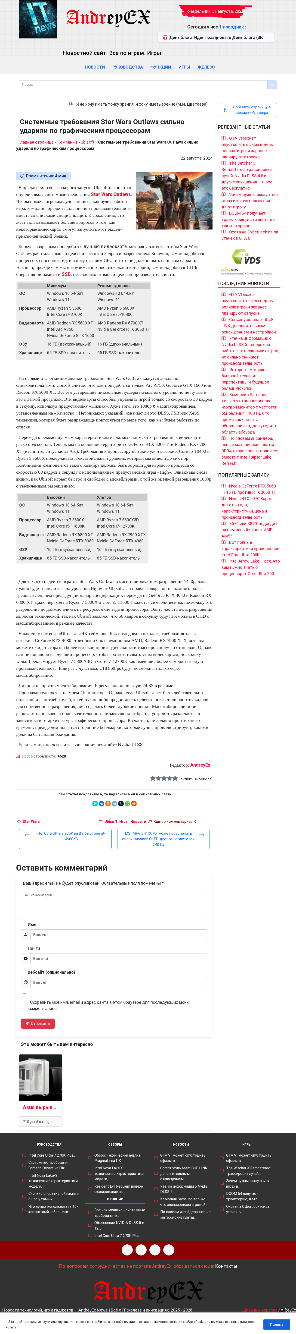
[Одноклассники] (108, 803)
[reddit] (134, 803)
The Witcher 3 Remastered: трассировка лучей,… (248, 1171)
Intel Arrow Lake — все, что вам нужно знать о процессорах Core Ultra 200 (251, 567)
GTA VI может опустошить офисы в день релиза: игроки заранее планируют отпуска (247, 147)
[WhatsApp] (127, 803)
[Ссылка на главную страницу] (108, 14)
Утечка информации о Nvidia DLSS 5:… (183, 1189)
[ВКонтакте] (101, 803)
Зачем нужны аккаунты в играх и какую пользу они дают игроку (250, 200)
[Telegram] (114, 803)
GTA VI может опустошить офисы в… (183, 1158)
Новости (95, 67)
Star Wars (31, 821)
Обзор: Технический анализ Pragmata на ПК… (117, 1158)
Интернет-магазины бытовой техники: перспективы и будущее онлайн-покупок (245, 379)
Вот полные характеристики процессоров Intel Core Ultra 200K (250, 548)
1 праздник (232, 27)
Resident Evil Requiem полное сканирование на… (118, 1189)
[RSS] (127, 1249)
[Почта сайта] (141, 1249)
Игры (184, 67)
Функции (160, 67)
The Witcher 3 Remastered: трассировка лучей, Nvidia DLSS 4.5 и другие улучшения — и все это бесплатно (247, 176)
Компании (67, 142)
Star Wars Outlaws (111, 194)
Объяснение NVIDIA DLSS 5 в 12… (119, 1225)
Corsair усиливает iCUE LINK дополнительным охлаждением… (183, 1173)
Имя (32, 924)
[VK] (154, 1249)
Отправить (40, 1023)
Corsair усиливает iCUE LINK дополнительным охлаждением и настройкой (249, 325)
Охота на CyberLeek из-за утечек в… (247, 1209)
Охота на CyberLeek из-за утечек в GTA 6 (250, 235)
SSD (66, 274)
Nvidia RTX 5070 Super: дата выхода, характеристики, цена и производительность (247, 508)
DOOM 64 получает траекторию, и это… (243, 1196)
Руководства (127, 67)
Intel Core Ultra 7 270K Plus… (52, 1155)
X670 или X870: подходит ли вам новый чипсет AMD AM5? (250, 529)
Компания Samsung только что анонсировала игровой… (184, 1202)
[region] (148, 1323)
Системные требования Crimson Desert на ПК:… (48, 1165)
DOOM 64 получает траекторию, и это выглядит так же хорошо (249, 219)
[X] (121, 803)
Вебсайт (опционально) (51, 972)
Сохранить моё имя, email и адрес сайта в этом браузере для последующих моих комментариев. (108, 1005)
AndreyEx (200, 765)
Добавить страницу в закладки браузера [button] (252, 110)
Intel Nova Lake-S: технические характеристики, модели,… (53, 1181)
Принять (277, 1324)
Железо (206, 67)
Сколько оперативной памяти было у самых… (53, 1196)
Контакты (226, 1266)
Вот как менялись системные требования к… (119, 1213)
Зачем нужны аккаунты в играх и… (247, 1184)
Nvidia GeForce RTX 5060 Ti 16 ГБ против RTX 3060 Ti (249, 489)
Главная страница (36, 142)
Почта (34, 948)
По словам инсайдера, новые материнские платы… (185, 1215)
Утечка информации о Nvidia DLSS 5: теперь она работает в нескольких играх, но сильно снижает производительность (250, 351)
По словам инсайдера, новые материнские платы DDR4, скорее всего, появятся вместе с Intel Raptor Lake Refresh (250, 451)
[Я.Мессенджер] (95, 803)
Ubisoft (87, 142)
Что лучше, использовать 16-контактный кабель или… (53, 1209)
